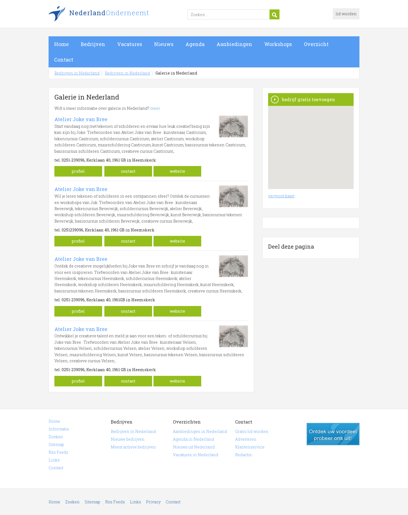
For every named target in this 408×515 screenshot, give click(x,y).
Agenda (195, 44)
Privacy (153, 501)
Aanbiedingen (234, 44)
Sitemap (56, 444)
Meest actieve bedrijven (133, 447)
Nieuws (163, 44)
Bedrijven (93, 44)
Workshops (278, 44)
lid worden (346, 13)
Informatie (59, 429)
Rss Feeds (58, 452)
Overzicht (316, 44)
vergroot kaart (281, 195)
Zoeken (56, 436)
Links (54, 460)
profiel (78, 171)
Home (61, 44)
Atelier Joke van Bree (80, 119)
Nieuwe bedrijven (128, 439)
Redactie (243, 454)
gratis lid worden (333, 434)
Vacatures (129, 44)
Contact (63, 59)
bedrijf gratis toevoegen (308, 99)
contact (128, 171)
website (177, 171)
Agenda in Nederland (193, 439)
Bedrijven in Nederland (118, 14)
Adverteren (245, 439)
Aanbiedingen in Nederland (200, 431)
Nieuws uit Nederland (194, 447)
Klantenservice (250, 447)
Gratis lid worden (251, 431)
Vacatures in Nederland (195, 454)
